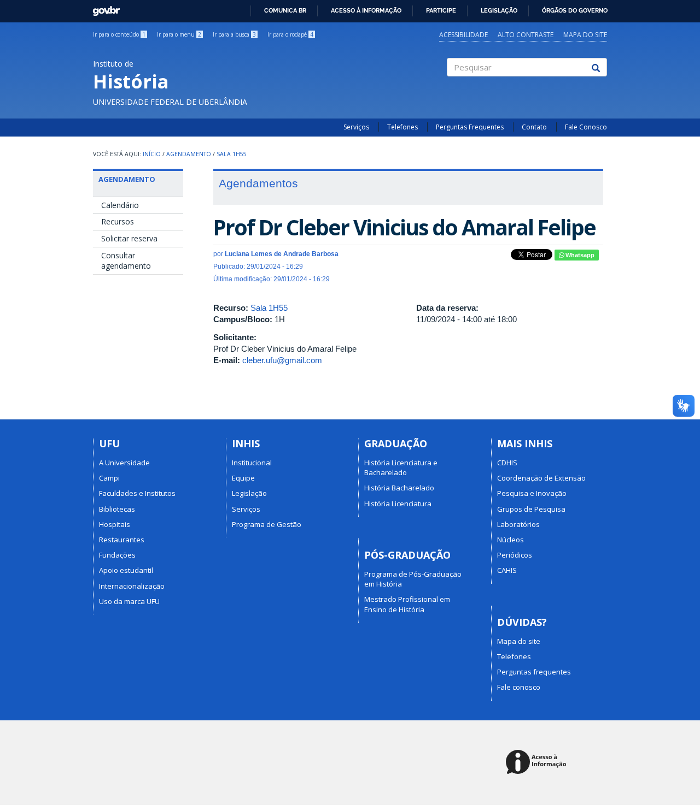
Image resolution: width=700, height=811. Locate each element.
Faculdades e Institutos (137, 493)
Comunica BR (285, 10)
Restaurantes (121, 539)
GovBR (102, 8)
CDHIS (507, 462)
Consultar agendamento (126, 260)
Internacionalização (132, 586)
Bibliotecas (117, 509)
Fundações (117, 555)
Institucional (252, 462)
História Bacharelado (399, 488)
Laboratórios (518, 524)
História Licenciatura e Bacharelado (401, 467)
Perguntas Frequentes (470, 127)
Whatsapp (579, 255)
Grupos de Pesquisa (531, 509)
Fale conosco (518, 687)
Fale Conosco (586, 127)
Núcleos (510, 539)
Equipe (243, 478)
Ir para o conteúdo (119, 34)
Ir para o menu (179, 34)
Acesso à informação (366, 10)
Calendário (120, 205)
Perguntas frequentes (534, 672)
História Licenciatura (397, 503)
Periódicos (514, 555)
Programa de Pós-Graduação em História (413, 579)
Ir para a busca (234, 34)
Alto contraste (525, 34)
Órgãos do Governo (575, 10)
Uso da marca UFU (129, 601)
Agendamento (188, 154)
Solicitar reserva (129, 238)
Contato (534, 127)
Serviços (356, 127)
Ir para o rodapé (290, 34)
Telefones (402, 127)
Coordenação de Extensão (541, 478)
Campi (109, 478)
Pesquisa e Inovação (532, 493)
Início (152, 154)
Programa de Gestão (266, 524)
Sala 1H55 (232, 154)
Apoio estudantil (126, 570)
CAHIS (507, 570)
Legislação (499, 10)
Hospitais (114, 524)
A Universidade (124, 462)
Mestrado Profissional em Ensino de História (407, 604)
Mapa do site (585, 34)
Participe (441, 10)
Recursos (117, 221)
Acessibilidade (463, 34)
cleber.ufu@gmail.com (282, 360)
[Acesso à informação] (538, 762)
